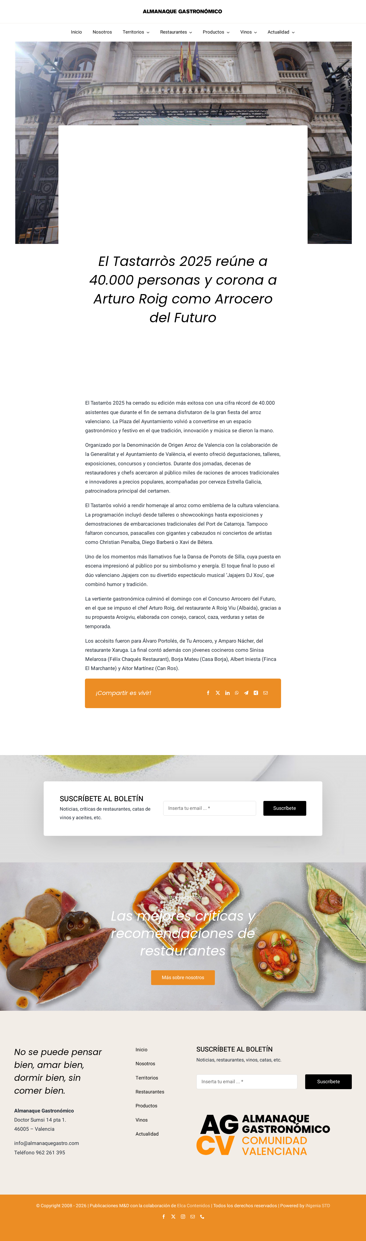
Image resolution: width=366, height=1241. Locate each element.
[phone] (202, 1216)
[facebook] (164, 1216)
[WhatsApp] (236, 693)
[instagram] (183, 1216)
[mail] (193, 1216)
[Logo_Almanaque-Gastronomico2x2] (183, 10)
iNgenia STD (317, 1205)
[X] (218, 693)
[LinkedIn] (227, 693)
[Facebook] (208, 693)
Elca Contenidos (193, 1205)
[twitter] (173, 1216)
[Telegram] (246, 693)
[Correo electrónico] (265, 693)
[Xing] (256, 693)
